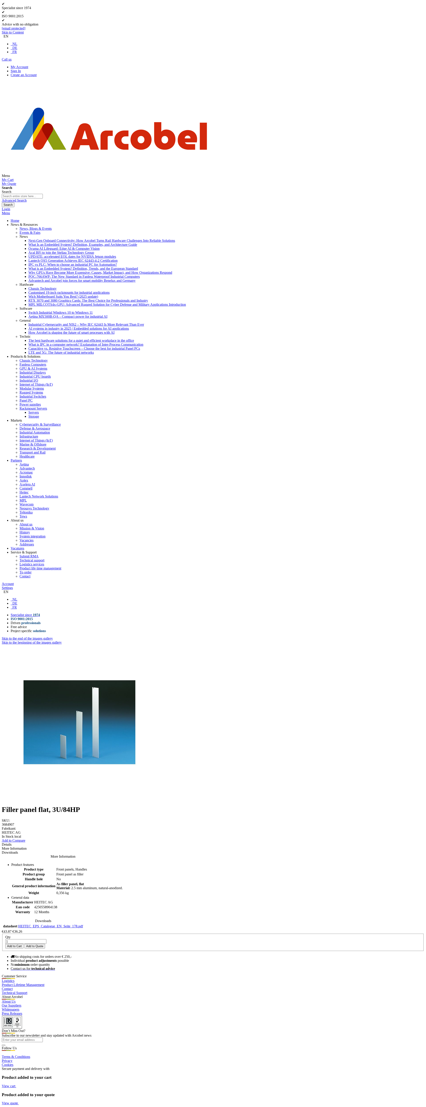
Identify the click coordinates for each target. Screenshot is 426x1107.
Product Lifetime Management (23, 985)
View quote (10, 1103)
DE (14, 48)
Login (6, 209)
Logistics (8, 981)
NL (14, 44)
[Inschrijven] (3, 1045)
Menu (6, 213)
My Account (19, 67)
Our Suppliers (11, 1005)
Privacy (7, 1061)
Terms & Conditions (16, 1057)
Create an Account (24, 75)
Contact (7, 989)
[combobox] (22, 196)
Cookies (7, 1065)
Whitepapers (10, 1009)
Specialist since (25, 615)
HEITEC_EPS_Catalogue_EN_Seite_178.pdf (50, 926)
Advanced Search (14, 200)
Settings (7, 588)
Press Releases (12, 1013)
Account (8, 584)
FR (14, 52)
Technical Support (14, 993)
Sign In (16, 71)
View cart (9, 1086)
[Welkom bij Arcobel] (109, 176)
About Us (9, 1001)
